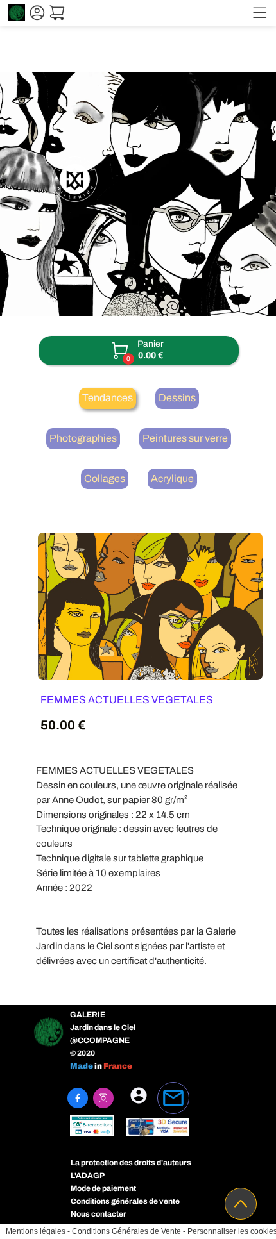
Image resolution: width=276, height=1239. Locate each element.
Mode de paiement (103, 1188)
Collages (104, 478)
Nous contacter (98, 1214)
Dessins (177, 397)
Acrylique (172, 478)
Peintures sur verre (185, 438)
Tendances (107, 397)
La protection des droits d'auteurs (131, 1162)
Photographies (83, 438)
